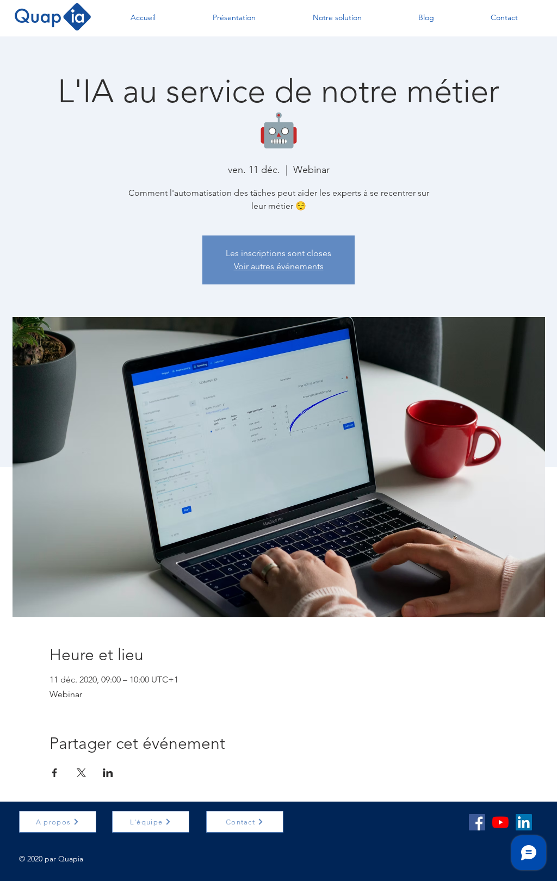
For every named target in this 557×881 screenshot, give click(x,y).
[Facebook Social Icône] (477, 822)
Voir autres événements (279, 266)
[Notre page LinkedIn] (524, 822)
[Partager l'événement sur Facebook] (54, 772)
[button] (143, 17)
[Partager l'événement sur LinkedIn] (108, 772)
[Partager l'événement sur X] (81, 772)
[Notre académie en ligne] (500, 822)
